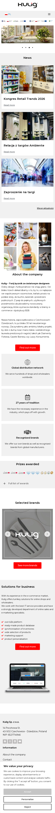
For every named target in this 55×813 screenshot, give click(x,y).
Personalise (27, 799)
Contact (7, 759)
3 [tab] (29, 47)
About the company (14, 754)
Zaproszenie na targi (19, 192)
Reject (27, 807)
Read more (9, 105)
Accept (27, 792)
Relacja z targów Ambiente (24, 145)
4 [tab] (32, 47)
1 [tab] (22, 47)
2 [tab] (25, 47)
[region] (27, 787)
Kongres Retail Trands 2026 (24, 99)
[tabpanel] (27, 34)
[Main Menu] (49, 14)
